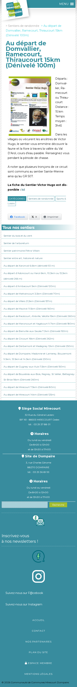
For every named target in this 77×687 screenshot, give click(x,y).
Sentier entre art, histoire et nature (23, 258)
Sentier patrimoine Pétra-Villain (22, 250)
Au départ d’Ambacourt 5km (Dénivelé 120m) (30, 286)
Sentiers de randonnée (40, 198)
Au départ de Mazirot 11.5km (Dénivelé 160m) (29, 308)
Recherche (58, 504)
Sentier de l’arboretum (16, 243)
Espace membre (39, 663)
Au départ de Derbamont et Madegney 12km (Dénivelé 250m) (39, 346)
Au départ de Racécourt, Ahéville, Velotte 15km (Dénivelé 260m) (39, 316)
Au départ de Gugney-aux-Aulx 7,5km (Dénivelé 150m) (35, 366)
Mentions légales (38, 673)
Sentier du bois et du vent (18, 235)
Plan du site (38, 652)
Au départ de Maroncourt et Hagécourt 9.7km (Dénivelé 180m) (39, 323)
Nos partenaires (38, 641)
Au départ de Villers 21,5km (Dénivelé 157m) (28, 301)
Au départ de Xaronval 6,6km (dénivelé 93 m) (29, 265)
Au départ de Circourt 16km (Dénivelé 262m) (29, 338)
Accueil (38, 620)
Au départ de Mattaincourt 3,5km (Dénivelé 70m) (32, 293)
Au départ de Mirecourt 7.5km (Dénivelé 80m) (30, 387)
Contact (38, 630)
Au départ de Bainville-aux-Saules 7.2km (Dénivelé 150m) (36, 331)
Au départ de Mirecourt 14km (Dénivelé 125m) (29, 394)
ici (23, 189)
